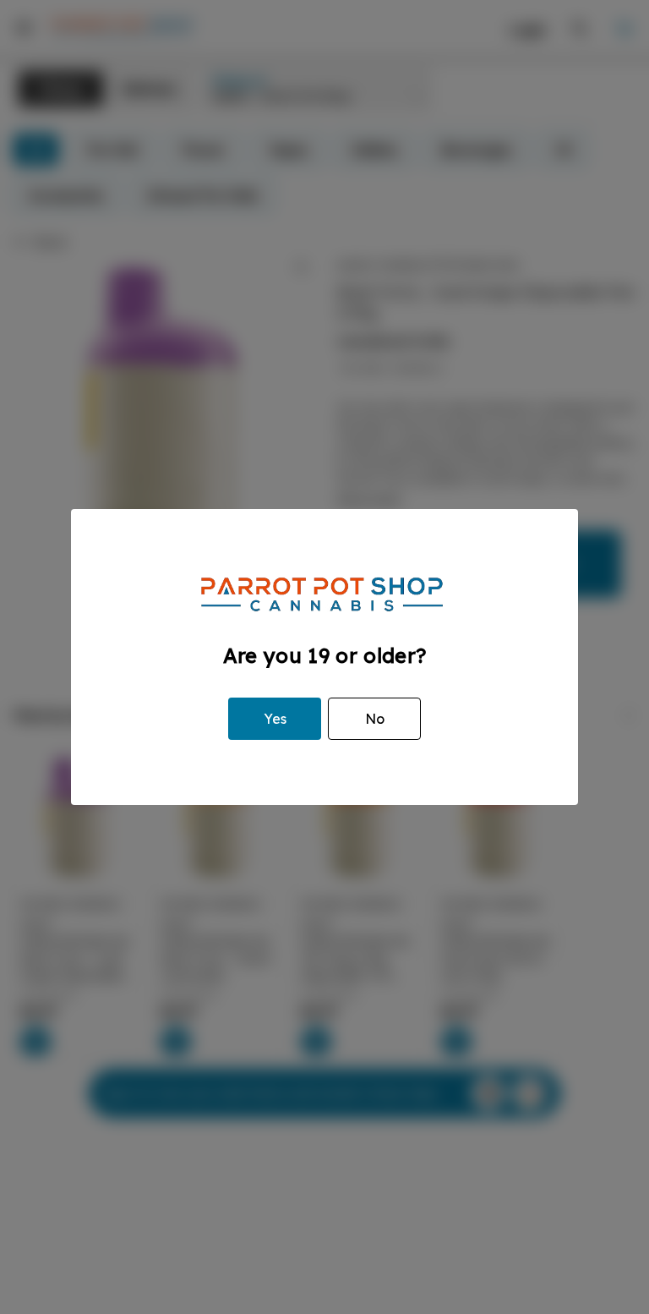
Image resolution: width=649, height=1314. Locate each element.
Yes (275, 718)
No (374, 718)
